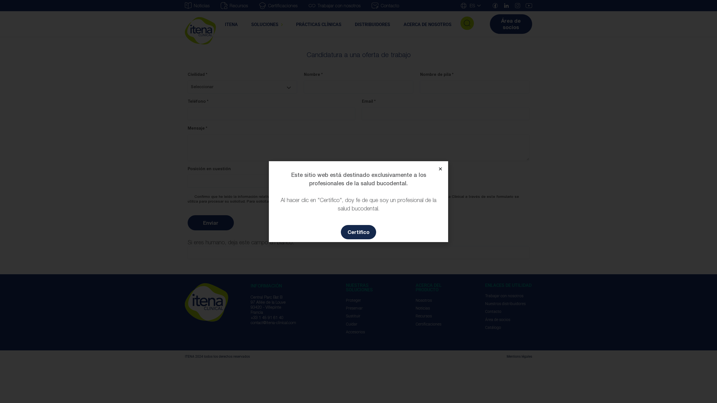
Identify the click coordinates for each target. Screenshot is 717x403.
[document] (358, 201)
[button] (440, 169)
